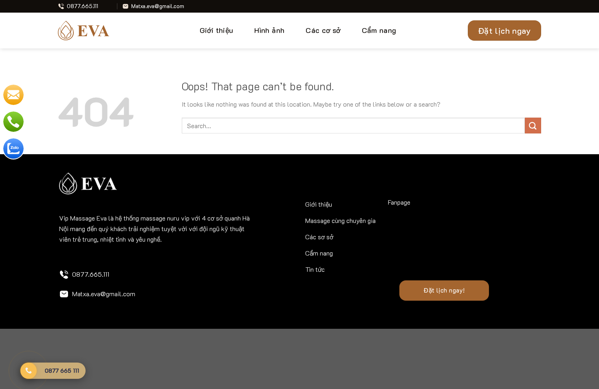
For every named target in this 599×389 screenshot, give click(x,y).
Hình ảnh (269, 30)
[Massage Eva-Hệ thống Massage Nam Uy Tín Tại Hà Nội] (87, 30)
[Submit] (533, 125)
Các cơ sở (323, 30)
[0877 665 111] (28, 371)
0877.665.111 (90, 274)
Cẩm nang (379, 30)
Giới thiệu (216, 30)
